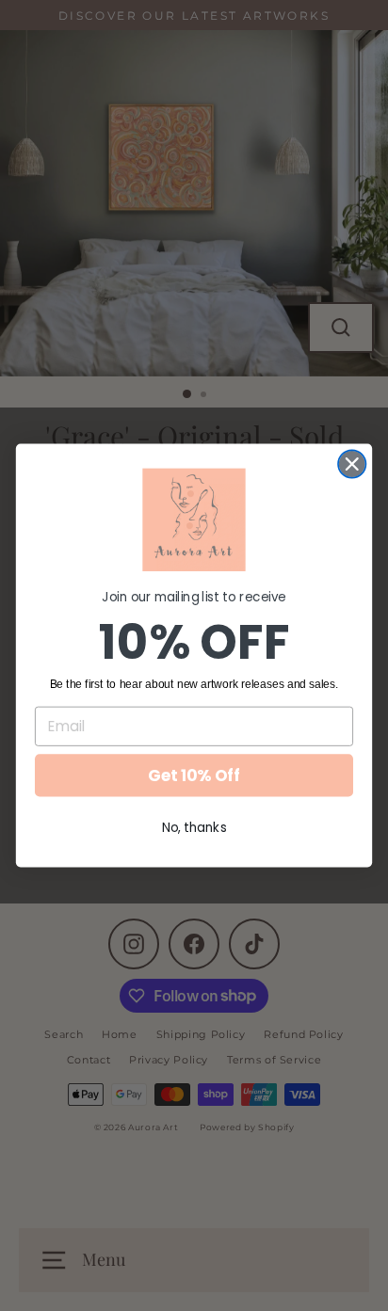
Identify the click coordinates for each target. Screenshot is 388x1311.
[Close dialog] (351, 463)
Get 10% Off (194, 775)
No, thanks (194, 827)
